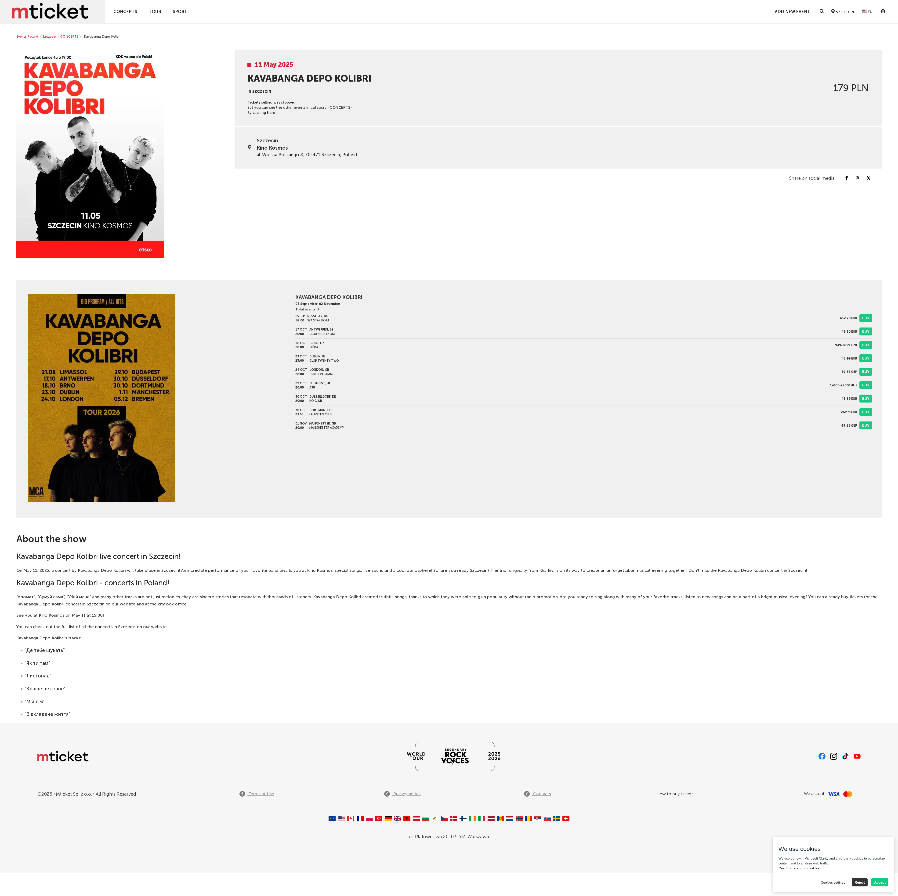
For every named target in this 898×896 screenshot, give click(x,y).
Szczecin (49, 37)
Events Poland (27, 37)
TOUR (155, 12)
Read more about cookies (799, 868)
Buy (865, 318)
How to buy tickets (675, 793)
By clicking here (261, 112)
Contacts (541, 793)
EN (870, 12)
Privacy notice (406, 793)
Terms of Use (260, 793)
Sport (180, 12)
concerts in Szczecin (115, 626)
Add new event (792, 12)
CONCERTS (125, 12)
